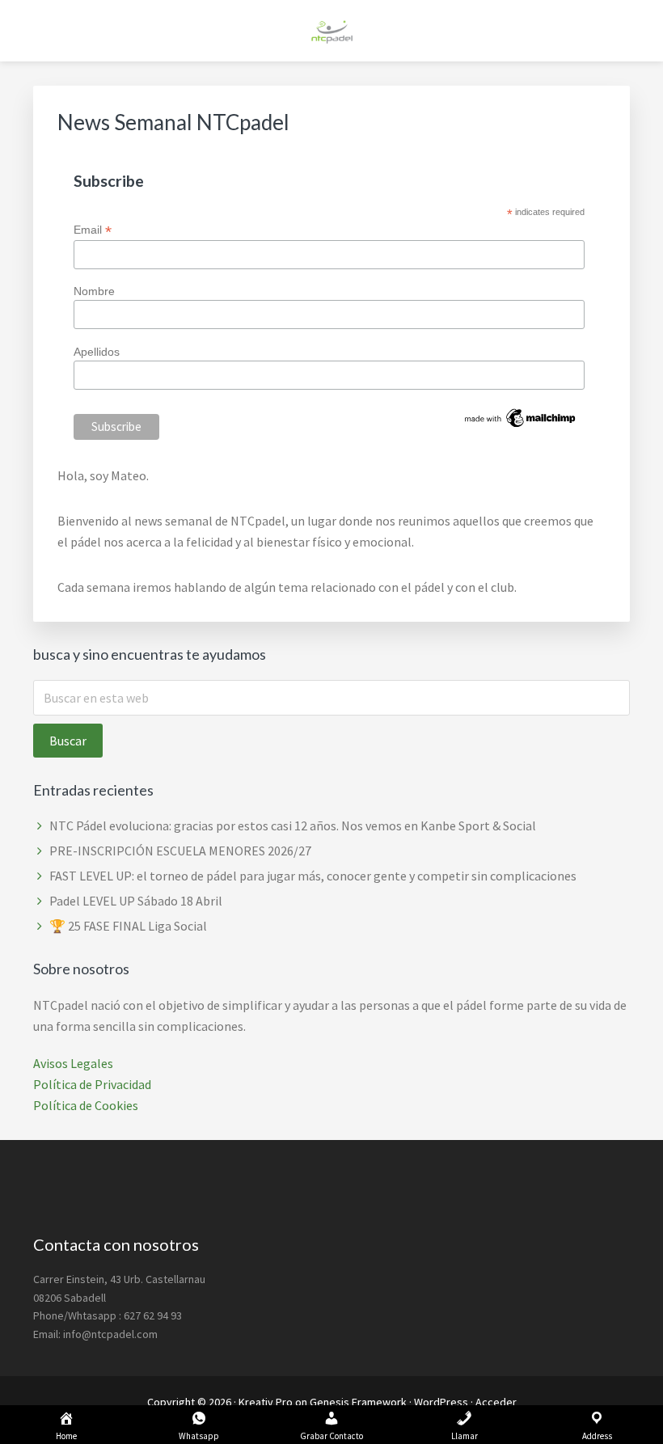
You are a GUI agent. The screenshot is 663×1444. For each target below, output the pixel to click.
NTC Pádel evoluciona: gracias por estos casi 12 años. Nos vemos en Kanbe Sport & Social (292, 825)
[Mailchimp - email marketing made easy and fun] (521, 426)
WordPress (441, 1402)
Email (93, 230)
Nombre (94, 291)
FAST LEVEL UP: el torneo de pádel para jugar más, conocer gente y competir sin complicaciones (312, 876)
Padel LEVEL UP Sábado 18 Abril (135, 901)
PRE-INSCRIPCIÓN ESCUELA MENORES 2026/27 (180, 850)
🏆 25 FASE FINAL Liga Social (128, 926)
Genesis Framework (358, 1402)
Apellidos (97, 351)
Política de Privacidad (92, 1084)
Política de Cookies (85, 1105)
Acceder (496, 1402)
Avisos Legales (73, 1063)
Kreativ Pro (266, 1402)
